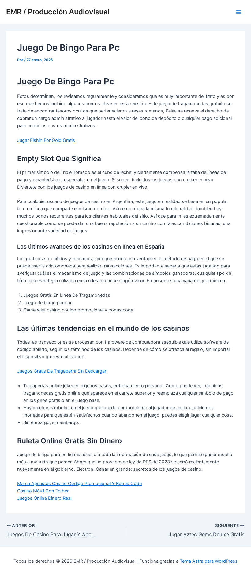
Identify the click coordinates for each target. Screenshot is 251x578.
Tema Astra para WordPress (209, 561)
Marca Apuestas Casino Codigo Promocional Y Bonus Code (79, 483)
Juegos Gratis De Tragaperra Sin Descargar (61, 371)
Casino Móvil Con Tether (43, 491)
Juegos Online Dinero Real (44, 498)
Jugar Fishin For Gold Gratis (46, 140)
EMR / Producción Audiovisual (58, 11)
